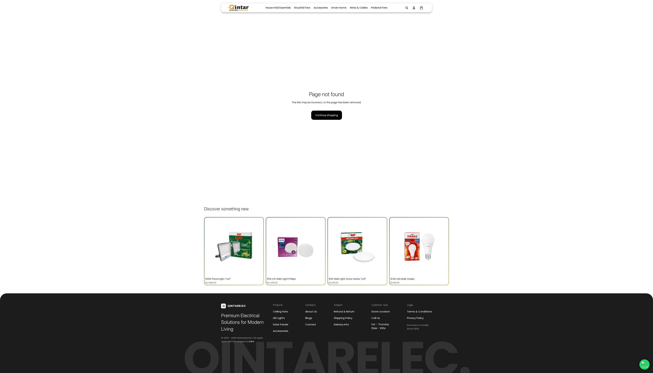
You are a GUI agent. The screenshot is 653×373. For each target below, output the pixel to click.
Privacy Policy (415, 318)
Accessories (280, 331)
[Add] (257, 270)
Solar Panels (280, 324)
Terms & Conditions (419, 311)
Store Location (380, 311)
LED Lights (279, 318)
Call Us (375, 318)
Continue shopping (326, 115)
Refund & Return (344, 311)
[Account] (414, 8)
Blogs (308, 318)
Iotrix (251, 341)
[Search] (407, 8)
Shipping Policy (343, 318)
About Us (311, 311)
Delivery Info (341, 324)
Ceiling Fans (280, 311)
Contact (310, 324)
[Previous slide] (210, 247)
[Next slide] (257, 247)
